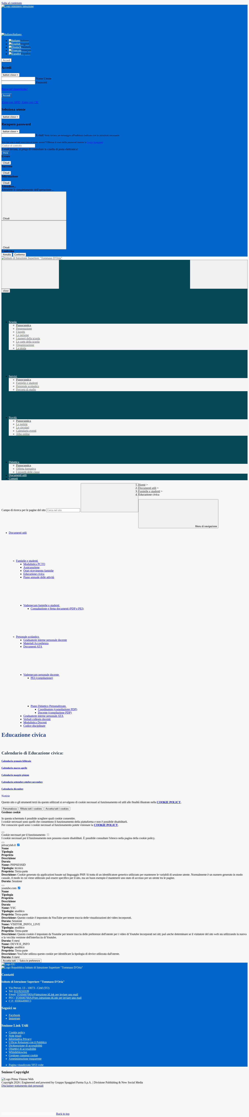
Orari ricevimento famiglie (38, 570)
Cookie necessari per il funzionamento (23, 834)
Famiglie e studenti (149, 491)
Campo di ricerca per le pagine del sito (23, 510)
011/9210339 (21, 991)
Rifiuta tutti (31, 808)
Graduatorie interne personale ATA (43, 715)
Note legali (15, 1035)
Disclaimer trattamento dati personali (22, 1085)
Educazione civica (33, 573)
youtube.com (9, 888)
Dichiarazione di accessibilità (25, 1045)
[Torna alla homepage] (124, 258)
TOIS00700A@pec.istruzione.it (48, 997)
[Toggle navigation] (30, 274)
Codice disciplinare (34, 725)
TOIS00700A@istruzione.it (47, 994)
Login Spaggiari (95, 142)
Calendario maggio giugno (15, 775)
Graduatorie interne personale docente (45, 640)
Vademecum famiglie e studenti (41, 605)
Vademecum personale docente (41, 674)
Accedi (6, 60)
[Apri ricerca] (219, 274)
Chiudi (6, 162)
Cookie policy (17, 1032)
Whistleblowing (18, 1052)
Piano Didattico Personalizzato (49, 706)
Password (41, 82)
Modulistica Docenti (35, 722)
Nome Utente (43, 78)
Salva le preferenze (30, 960)
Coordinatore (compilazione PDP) (57, 709)
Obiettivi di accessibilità (22, 1048)
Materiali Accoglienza (35, 643)
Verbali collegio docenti (36, 719)
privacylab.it (8, 845)
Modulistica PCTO (34, 564)
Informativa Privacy (20, 1039)
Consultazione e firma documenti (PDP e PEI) (57, 608)
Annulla (7, 254)
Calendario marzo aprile (14, 768)
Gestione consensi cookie (23, 1055)
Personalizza (10, 808)
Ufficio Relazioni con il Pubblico (28, 1042)
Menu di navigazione (205, 526)
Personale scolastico (28, 636)
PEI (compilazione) (42, 677)
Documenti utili (147, 488)
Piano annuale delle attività (38, 577)
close (6, 290)
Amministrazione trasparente (25, 1058)
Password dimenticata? (14, 88)
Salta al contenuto (11, 3)
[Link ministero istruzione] (17, 6)
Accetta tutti (57, 808)
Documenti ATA (32, 646)
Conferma (19, 254)
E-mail (40, 135)
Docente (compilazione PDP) (55, 712)
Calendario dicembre (12, 788)
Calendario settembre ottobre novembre (22, 782)
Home (141, 484)
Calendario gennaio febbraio (16, 761)
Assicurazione (31, 567)
